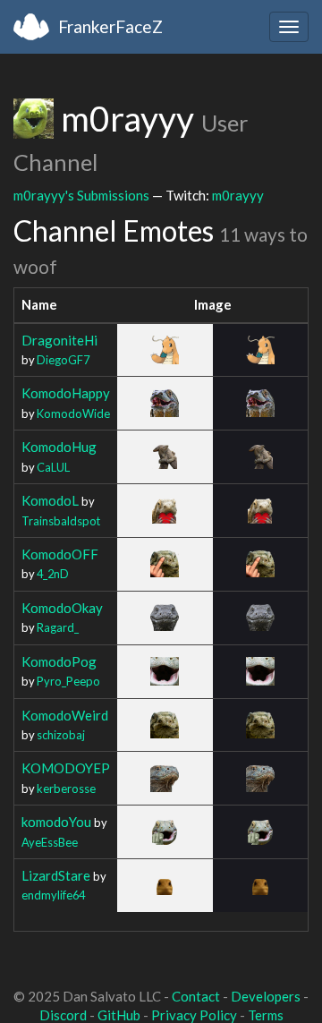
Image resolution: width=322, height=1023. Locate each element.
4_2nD (53, 574)
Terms (266, 1015)
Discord (63, 1015)
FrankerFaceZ (110, 26)
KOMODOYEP (65, 768)
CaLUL (53, 467)
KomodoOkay (62, 608)
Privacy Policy (194, 1015)
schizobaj (61, 735)
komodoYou (56, 822)
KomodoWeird (64, 715)
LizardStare (55, 875)
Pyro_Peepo (68, 681)
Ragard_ (58, 627)
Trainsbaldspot (60, 521)
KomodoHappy (65, 393)
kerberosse (66, 788)
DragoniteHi (59, 340)
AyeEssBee (49, 842)
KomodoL (50, 500)
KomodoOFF (59, 554)
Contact (196, 996)
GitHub (118, 1015)
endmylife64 (53, 895)
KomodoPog (59, 661)
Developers (266, 996)
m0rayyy (238, 195)
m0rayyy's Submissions (81, 195)
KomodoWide (73, 413)
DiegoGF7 (63, 360)
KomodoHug (59, 447)
